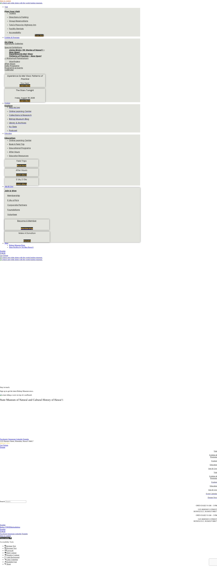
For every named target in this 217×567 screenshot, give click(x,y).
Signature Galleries (14, 43)
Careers (2, 412)
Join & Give (11, 190)
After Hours (10, 63)
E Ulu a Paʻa (13, 200)
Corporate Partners (17, 205)
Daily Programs (12, 65)
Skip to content (5, 1)
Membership (13, 195)
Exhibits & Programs (213, 456)
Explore (9, 105)
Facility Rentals (5, 424)
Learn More (39, 35)
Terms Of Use (5, 431)
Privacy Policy (5, 428)
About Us (3, 405)
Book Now (21, 165)
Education (10, 138)
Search (2, 501)
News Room (4, 420)
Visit (215, 451)
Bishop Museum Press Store (10, 435)
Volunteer (12, 214)
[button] (111, 7)
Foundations (13, 209)
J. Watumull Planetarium (16, 58)
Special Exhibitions (13, 47)
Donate (27, 241)
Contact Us (4, 408)
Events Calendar (6, 416)
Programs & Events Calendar (14, 69)
